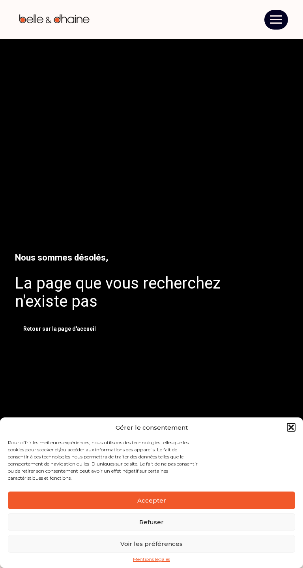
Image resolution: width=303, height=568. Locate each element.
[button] (291, 427)
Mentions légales (151, 559)
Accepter (151, 500)
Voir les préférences (151, 544)
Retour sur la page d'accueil (59, 329)
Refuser (151, 522)
